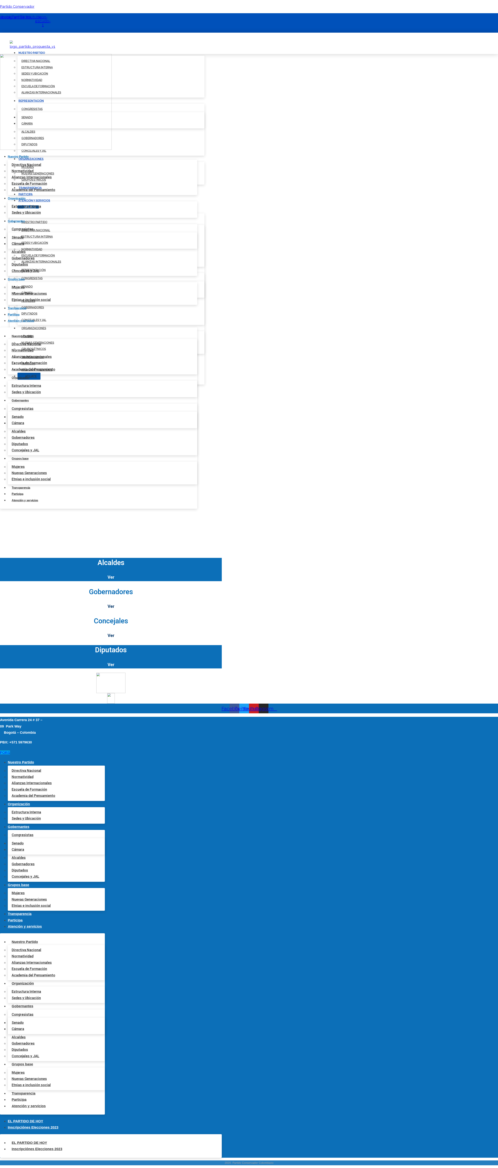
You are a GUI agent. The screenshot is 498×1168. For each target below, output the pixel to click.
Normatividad (31, 249)
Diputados (29, 313)
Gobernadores (32, 307)
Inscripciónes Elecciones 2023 (33, 1127)
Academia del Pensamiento (33, 190)
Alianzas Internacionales (41, 261)
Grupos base (16, 279)
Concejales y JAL (25, 271)
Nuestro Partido (18, 156)
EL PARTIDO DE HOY (25, 1121)
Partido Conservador (17, 6)
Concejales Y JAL (33, 150)
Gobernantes (16, 221)
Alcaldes (19, 252)
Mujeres (18, 287)
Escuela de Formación (29, 183)
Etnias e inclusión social (31, 300)
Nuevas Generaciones (29, 293)
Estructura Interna (37, 236)
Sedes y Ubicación (34, 242)
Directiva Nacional (26, 165)
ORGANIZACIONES (31, 159)
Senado (18, 237)
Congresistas (32, 278)
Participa (25, 194)
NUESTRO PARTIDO (31, 52)
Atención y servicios (34, 200)
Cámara (18, 244)
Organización (16, 198)
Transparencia (17, 308)
